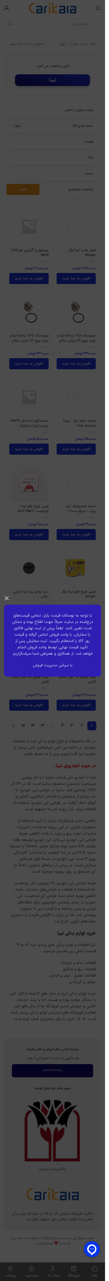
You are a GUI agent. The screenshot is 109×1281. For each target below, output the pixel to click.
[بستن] (6, 598)
